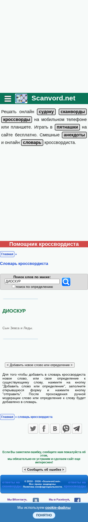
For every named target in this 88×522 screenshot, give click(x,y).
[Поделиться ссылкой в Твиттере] (33, 429)
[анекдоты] (74, 134)
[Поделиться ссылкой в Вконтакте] (55, 429)
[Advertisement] (44, 46)
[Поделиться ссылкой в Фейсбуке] (44, 429)
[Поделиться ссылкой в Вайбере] (66, 429)
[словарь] (32, 142)
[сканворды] (73, 111)
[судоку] (46, 111)
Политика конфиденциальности (42, 486)
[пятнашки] (67, 127)
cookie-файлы (58, 507)
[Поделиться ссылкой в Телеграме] (77, 429)
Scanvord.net (53, 98)
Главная (7, 254)
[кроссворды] (16, 119)
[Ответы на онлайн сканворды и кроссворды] (21, 101)
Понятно (44, 515)
